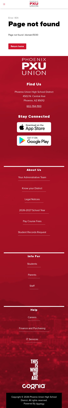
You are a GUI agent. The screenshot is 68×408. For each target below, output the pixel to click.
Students (32, 263)
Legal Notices (32, 199)
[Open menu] (4, 4)
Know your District (32, 188)
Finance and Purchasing (32, 328)
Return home (17, 46)
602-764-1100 (34, 106)
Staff (32, 285)
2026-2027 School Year (32, 210)
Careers (32, 317)
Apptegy (40, 403)
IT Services (32, 339)
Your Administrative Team (32, 177)
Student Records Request (32, 232)
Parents (32, 274)
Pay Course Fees (32, 221)
